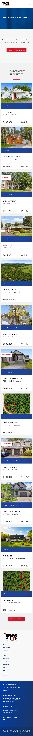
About (5, 655)
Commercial (6, 653)
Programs (6, 664)
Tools (5, 661)
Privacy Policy (6, 731)
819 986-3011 (9, 712)
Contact (6, 673)
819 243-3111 (9, 690)
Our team (6, 650)
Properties (6, 647)
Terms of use (14, 731)
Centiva (19, 733)
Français (6, 675)
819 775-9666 (10, 701)
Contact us (20, 50)
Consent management (24, 731)
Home (10, 50)
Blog (4, 670)
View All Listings (16, 619)
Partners (6, 658)
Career (5, 667)
